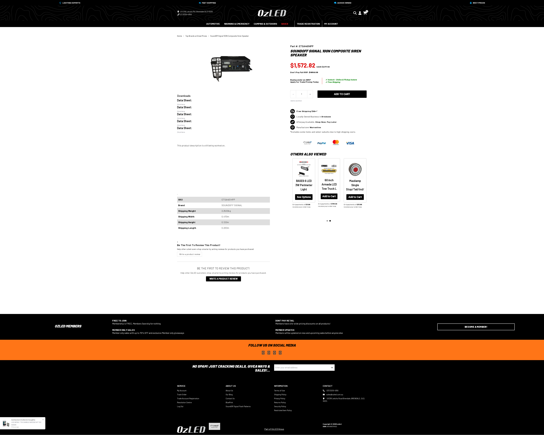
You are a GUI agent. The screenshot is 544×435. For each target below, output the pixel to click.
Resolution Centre (184, 402)
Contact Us (230, 398)
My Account (331, 23)
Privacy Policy (279, 398)
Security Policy (280, 406)
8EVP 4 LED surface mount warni (303, 184)
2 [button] (330, 221)
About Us (229, 390)
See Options (355, 196)
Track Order (182, 394)
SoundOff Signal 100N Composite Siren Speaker (229, 36)
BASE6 (284, 23)
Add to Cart (342, 94)
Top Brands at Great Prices (196, 36)
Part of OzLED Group (274, 429)
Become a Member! (476, 326)
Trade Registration (308, 23)
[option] (303, 187)
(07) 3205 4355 (332, 390)
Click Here (181, 104)
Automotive (213, 23)
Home (179, 36)
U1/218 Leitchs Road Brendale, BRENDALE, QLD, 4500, (344, 399)
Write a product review (189, 254)
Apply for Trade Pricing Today (304, 82)
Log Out (180, 406)
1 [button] (327, 221)
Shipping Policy (280, 394)
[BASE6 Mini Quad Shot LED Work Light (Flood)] (329, 169)
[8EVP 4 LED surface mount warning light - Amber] (303, 169)
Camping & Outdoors (265, 23)
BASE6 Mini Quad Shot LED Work (329, 184)
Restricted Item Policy (283, 410)
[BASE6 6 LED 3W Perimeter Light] (355, 170)
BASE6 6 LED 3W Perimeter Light (355, 185)
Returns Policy (280, 402)
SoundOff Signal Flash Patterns (238, 406)
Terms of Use (279, 390)
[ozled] (272, 13)
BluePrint (229, 402)
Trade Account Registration (188, 398)
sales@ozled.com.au (334, 394)
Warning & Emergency (236, 23)
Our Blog (229, 394)
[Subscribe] (331, 367)
